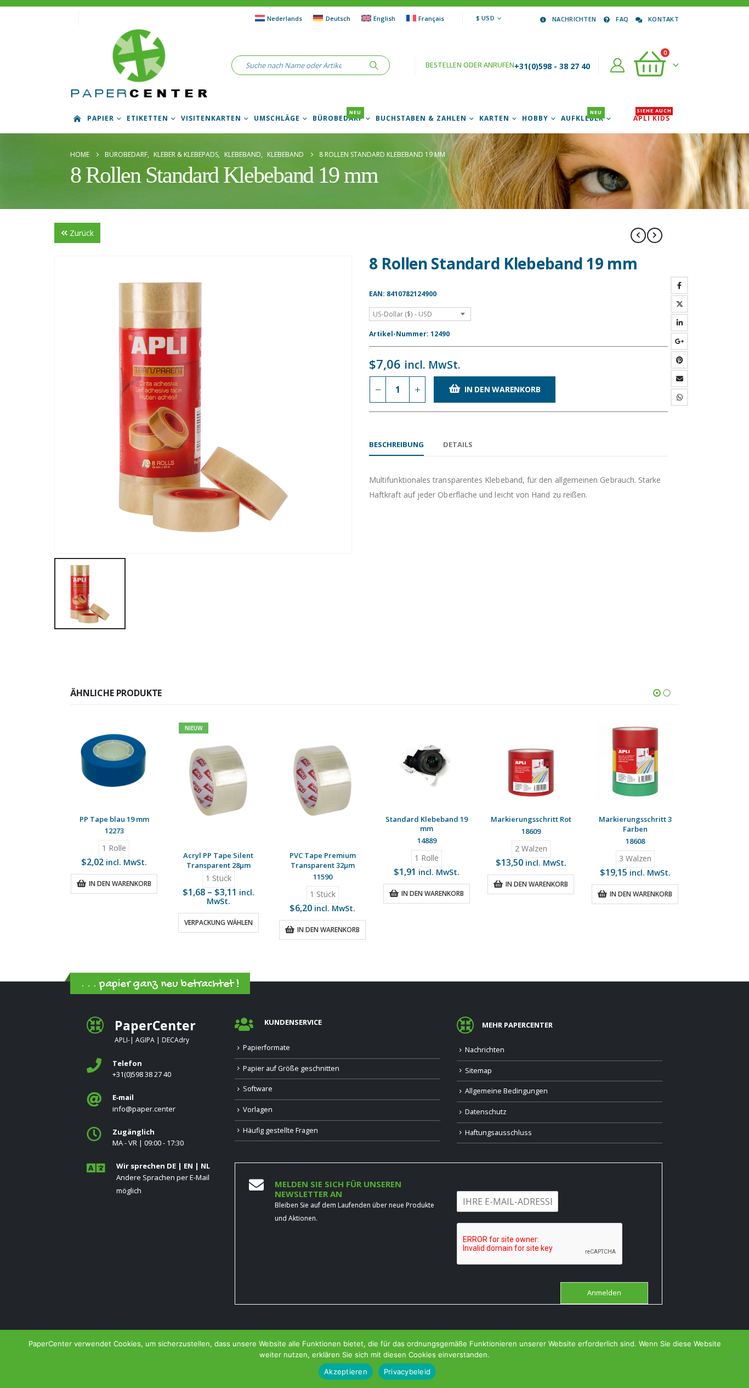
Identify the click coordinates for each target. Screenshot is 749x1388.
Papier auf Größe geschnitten (291, 1068)
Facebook (679, 285)
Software (258, 1088)
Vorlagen (258, 1109)
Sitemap (478, 1070)
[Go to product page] (114, 762)
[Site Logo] (138, 65)
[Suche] (374, 65)
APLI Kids (652, 118)
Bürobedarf (338, 118)
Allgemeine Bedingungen (506, 1091)
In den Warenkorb (502, 389)
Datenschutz (486, 1111)
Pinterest (679, 360)
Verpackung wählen (218, 922)
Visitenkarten (211, 118)
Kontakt (663, 19)
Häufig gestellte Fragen (280, 1130)
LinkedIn (679, 322)
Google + (679, 341)
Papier (100, 118)
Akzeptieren (345, 1371)
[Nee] (735, 1358)
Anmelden (604, 1292)
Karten (494, 118)
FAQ (622, 19)
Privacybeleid (407, 1371)
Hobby (535, 118)
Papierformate (266, 1047)
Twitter (679, 304)
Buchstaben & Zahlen (421, 118)
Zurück (82, 233)
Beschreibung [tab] (396, 444)
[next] (654, 235)
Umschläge (277, 118)
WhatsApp (679, 397)
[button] (657, 692)
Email (679, 378)
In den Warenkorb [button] (120, 883)
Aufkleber (582, 118)
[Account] (617, 65)
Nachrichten (574, 19)
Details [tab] (458, 444)
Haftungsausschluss (498, 1132)
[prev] (638, 235)
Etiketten (147, 118)
